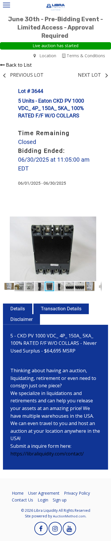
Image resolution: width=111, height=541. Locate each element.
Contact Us (22, 500)
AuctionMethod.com (69, 516)
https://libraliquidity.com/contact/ (47, 453)
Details (17, 309)
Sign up (60, 500)
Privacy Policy (77, 493)
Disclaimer (21, 319)
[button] (96, 222)
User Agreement (43, 493)
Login (43, 500)
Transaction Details (61, 309)
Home (18, 493)
